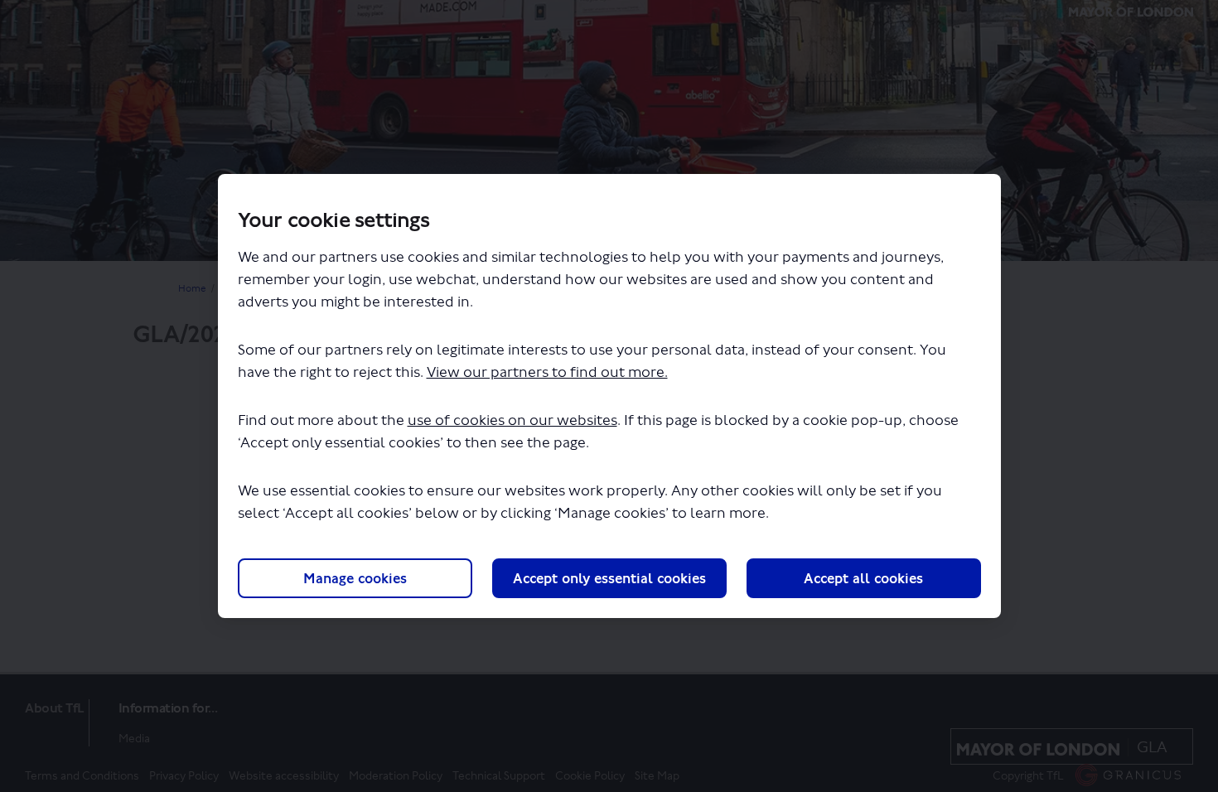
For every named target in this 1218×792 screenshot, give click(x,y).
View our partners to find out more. (547, 372)
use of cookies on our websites (512, 420)
